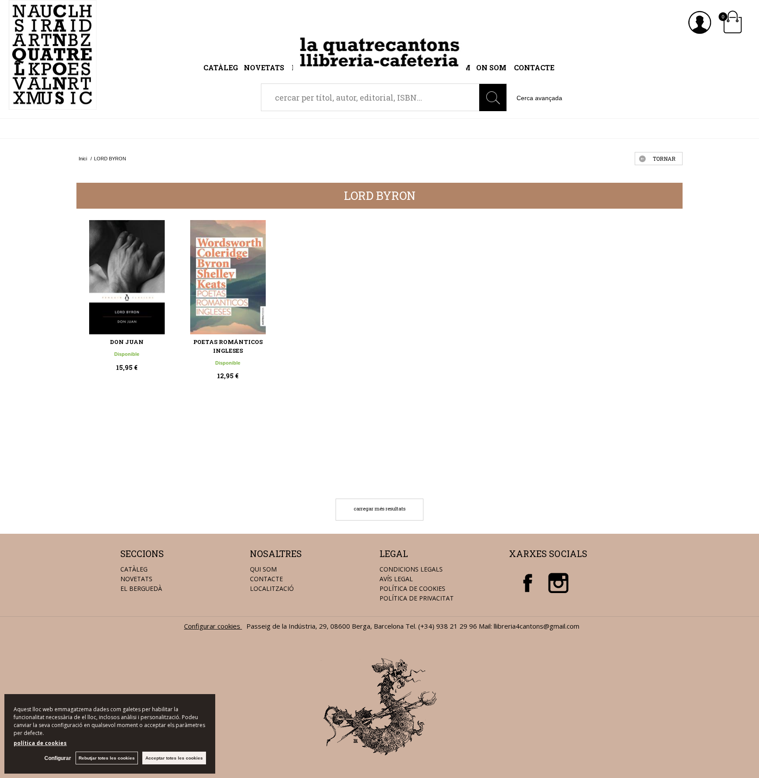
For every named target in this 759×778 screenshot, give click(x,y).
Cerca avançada (539, 97)
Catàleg (220, 67)
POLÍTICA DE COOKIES (412, 588)
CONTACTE (266, 579)
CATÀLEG (134, 569)
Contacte (534, 67)
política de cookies (40, 743)
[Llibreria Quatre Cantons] (53, 105)
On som (491, 67)
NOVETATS (136, 579)
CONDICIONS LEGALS (411, 569)
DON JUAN (127, 342)
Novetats (265, 67)
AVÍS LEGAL (396, 579)
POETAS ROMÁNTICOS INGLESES (228, 346)
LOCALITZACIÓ (272, 588)
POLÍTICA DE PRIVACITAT (417, 598)
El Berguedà (141, 588)
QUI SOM (263, 569)
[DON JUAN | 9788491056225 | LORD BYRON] (127, 277)
